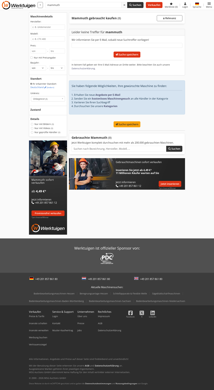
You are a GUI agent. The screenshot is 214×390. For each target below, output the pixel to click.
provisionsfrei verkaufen (48, 213)
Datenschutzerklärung (83, 68)
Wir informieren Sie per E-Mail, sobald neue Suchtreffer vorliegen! (110, 40)
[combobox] (48, 98)
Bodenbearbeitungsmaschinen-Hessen (54, 293)
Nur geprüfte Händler (47, 132)
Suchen (136, 5)
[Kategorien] (40, 5)
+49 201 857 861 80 (46, 279)
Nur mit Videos (43, 128)
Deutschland (42, 87)
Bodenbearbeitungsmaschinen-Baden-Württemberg (56, 301)
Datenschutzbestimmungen (98, 383)
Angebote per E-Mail (107, 95)
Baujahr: (34, 62)
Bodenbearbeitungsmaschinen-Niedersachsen (160, 301)
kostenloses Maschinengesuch (111, 98)
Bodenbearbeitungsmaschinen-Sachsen (110, 301)
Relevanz (170, 18)
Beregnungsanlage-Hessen (94, 293)
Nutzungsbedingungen (126, 383)
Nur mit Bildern (44, 124)
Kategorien (110, 106)
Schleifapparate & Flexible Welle (130, 293)
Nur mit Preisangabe (45, 57)
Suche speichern (128, 54)
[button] (209, 5)
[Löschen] (124, 5)
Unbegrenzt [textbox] (40, 98)
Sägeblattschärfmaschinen (166, 293)
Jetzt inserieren (170, 184)
